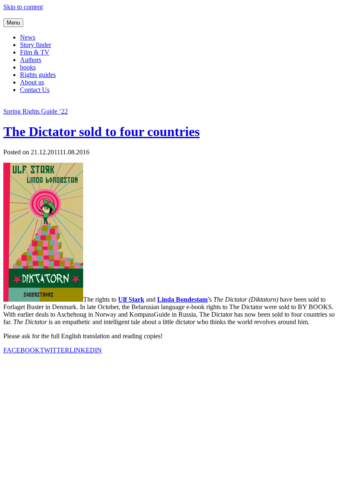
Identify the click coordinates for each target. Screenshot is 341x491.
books (28, 67)
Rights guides (38, 74)
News (27, 37)
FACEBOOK (21, 350)
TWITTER (54, 350)
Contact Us (34, 89)
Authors (30, 59)
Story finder (35, 44)
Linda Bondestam (182, 299)
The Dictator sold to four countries (101, 131)
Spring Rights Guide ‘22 (35, 111)
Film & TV (34, 52)
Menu (13, 23)
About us (32, 82)
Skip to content (23, 6)
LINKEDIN (85, 350)
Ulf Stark (131, 299)
